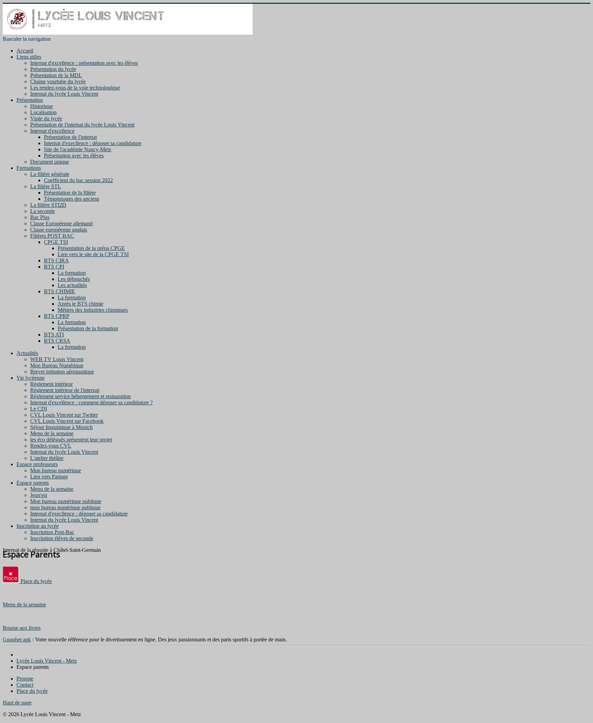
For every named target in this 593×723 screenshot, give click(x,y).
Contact (24, 685)
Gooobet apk (17, 639)
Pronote (24, 678)
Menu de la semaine (24, 604)
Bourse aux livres (21, 628)
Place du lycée (35, 581)
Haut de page (17, 703)
